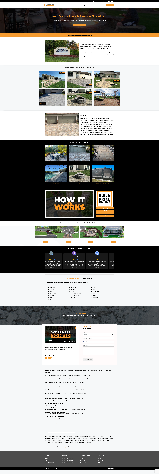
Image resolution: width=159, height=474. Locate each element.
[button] (61, 5)
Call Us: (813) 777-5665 (87, 1)
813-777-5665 (48, 447)
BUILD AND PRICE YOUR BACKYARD (68, 240)
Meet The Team (75, 5)
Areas (99, 5)
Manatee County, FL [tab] (87, 278)
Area (84, 332)
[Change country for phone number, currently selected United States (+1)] (84, 342)
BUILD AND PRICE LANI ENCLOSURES (113, 240)
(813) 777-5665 (52, 353)
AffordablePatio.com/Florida (69, 447)
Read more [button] (56, 267)
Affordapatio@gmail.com (55, 355)
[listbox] (98, 334)
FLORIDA (47, 1)
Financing (102, 1)
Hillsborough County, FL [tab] (73, 278)
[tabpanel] (79, 291)
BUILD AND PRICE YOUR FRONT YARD (46, 240)
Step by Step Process (95, 1)
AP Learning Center (92, 5)
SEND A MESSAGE (88, 359)
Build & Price (68, 5)
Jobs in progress (83, 5)
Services (60, 5)
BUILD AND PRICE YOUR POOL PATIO (91, 240)
